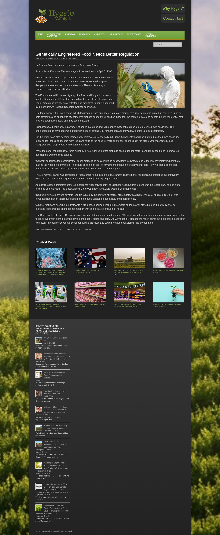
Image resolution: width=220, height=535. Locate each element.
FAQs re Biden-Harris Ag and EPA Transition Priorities (87, 271)
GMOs (65, 58)
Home (40, 34)
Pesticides (84, 34)
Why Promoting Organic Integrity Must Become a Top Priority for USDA (127, 305)
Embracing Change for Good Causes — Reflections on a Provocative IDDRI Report (55, 409)
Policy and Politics (86, 229)
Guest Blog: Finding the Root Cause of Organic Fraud (167, 305)
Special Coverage (150, 35)
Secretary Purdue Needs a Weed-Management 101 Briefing (54, 375)
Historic (60, 229)
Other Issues (116, 34)
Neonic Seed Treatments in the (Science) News (168, 271)
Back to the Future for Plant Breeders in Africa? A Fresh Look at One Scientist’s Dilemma (57, 356)
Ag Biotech (99, 34)
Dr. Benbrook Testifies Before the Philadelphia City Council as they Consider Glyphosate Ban (50, 306)
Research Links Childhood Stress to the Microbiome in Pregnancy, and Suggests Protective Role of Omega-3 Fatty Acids (50, 272)
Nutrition (70, 34)
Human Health (71, 229)
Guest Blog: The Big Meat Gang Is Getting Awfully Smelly (90, 305)
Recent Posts (134, 34)
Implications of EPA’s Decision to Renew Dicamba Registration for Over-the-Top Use (128, 272)
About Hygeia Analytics (54, 35)
